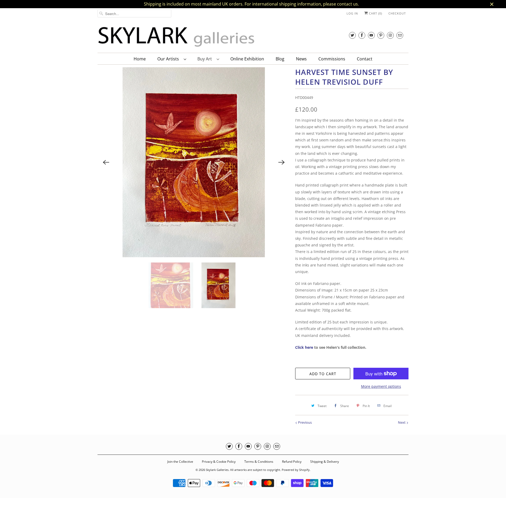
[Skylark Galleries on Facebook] (361, 35)
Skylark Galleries (217, 470)
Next (402, 422)
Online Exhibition (247, 59)
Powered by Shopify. (296, 470)
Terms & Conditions (258, 461)
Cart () (375, 13)
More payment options (381, 386)
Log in (352, 13)
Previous (304, 422)
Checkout (397, 13)
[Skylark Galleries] (177, 37)
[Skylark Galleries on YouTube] (371, 35)
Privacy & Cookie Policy (219, 461)
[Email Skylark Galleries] (399, 35)
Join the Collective (180, 461)
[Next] (281, 162)
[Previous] (106, 162)
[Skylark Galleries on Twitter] (352, 35)
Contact (364, 59)
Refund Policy (291, 461)
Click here (304, 347)
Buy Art (205, 59)
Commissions (331, 59)
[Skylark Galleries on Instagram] (390, 35)
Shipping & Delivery (324, 461)
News (301, 59)
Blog (280, 59)
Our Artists (169, 59)
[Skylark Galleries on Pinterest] (380, 35)
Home (140, 59)
